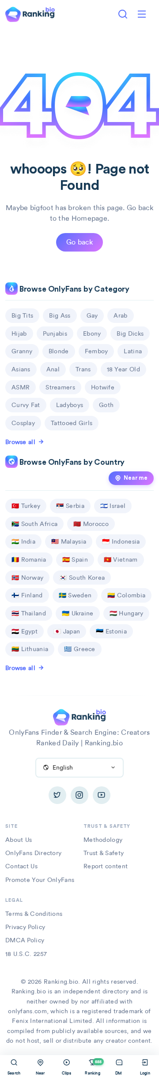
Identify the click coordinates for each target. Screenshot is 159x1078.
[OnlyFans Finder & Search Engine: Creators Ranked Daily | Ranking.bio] (30, 13)
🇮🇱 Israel (112, 505)
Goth (106, 404)
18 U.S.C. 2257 (26, 953)
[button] (141, 14)
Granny (22, 351)
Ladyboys (69, 404)
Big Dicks (130, 333)
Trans (83, 369)
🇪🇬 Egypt (24, 631)
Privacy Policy (25, 926)
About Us (18, 839)
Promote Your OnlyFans (39, 879)
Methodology (102, 839)
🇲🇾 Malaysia (68, 541)
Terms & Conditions (33, 913)
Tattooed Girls (71, 422)
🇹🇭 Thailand (28, 613)
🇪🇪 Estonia (111, 631)
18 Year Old (123, 369)
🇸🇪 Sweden (75, 595)
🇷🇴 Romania (28, 559)
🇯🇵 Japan (66, 631)
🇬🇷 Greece (79, 648)
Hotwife (102, 387)
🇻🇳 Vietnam (121, 559)
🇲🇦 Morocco (91, 523)
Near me (136, 478)
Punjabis (55, 333)
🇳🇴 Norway (27, 577)
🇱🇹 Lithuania (29, 648)
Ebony (92, 333)
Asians (20, 369)
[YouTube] (101, 795)
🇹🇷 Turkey (25, 505)
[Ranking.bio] (79, 716)
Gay (92, 315)
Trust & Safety (103, 852)
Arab (120, 315)
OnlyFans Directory (33, 852)
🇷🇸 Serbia (70, 505)
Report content (105, 866)
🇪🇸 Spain (75, 559)
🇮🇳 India (23, 541)
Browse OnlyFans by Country (71, 462)
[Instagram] (79, 795)
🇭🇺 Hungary (127, 613)
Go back (79, 242)
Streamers (60, 387)
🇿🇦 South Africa (34, 523)
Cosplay (23, 422)
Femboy (96, 351)
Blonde (59, 351)
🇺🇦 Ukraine (78, 613)
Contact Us (21, 866)
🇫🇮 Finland (27, 595)
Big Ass (59, 315)
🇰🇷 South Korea (82, 577)
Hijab (19, 333)
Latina (133, 351)
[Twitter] (57, 795)
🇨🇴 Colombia (126, 595)
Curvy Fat (25, 404)
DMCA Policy (24, 940)
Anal (53, 369)
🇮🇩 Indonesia (121, 541)
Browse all (20, 442)
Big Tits (22, 315)
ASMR (20, 387)
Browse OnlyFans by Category (73, 289)
